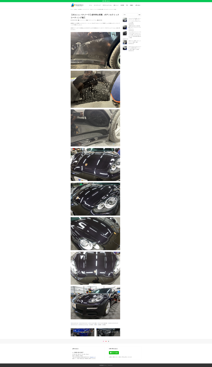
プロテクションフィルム (92, 20)
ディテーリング (74, 324)
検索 (139, 14)
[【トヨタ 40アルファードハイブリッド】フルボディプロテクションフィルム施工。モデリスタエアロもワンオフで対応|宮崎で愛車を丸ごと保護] (125, 33)
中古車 (91, 324)
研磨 (96, 324)
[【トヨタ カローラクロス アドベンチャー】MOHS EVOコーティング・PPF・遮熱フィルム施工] (125, 48)
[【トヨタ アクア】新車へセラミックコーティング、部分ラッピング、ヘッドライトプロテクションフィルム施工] (125, 20)
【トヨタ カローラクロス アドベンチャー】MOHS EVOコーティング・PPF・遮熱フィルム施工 (135, 48)
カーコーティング (83, 20)
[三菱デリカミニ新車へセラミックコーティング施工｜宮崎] (125, 42)
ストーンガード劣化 (93, 323)
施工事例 (100, 20)
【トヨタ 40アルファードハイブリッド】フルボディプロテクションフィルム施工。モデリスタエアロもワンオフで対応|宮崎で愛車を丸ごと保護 (135, 34)
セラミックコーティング (113, 323)
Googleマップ (92, 357)
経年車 (100, 324)
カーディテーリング (83, 323)
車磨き (104, 324)
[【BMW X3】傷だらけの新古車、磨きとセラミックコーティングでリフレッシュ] (125, 27)
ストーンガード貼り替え (103, 323)
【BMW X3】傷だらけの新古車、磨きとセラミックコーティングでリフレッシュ (135, 27)
